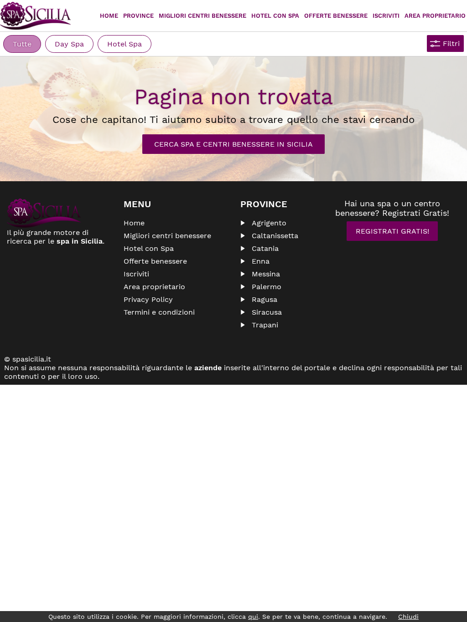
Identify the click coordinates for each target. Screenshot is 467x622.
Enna (261, 261)
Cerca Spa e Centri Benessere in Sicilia (233, 144)
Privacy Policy (148, 299)
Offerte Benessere (336, 15)
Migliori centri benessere (202, 15)
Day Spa (69, 44)
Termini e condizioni (159, 312)
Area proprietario (435, 15)
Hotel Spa (124, 44)
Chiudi (408, 616)
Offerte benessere (155, 261)
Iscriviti (386, 15)
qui (253, 616)
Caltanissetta (275, 235)
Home (109, 15)
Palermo (266, 286)
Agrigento (269, 223)
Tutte (22, 44)
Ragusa (264, 299)
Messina (266, 274)
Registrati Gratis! (392, 231)
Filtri (451, 43)
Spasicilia (35, 16)
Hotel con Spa (275, 15)
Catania (265, 248)
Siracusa (267, 312)
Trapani (265, 325)
